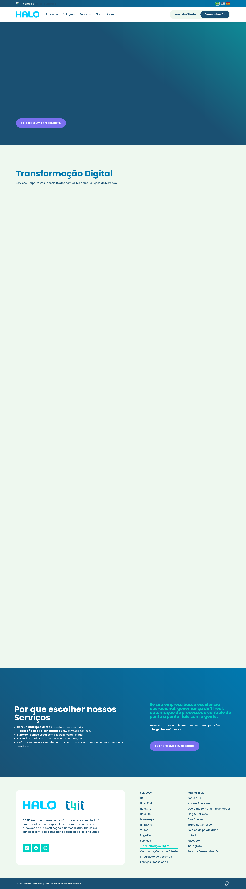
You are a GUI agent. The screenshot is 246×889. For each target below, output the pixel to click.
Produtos (52, 14)
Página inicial (196, 792)
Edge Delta (147, 835)
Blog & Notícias (198, 814)
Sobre (110, 14)
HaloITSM (146, 803)
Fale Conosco (196, 819)
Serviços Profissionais (154, 862)
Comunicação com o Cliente (159, 851)
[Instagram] (45, 848)
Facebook (194, 840)
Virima (144, 830)
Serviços (85, 14)
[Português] (217, 3)
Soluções (69, 14)
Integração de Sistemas (156, 856)
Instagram (195, 846)
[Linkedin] (27, 848)
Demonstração (215, 14)
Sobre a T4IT (196, 798)
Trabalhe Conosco (200, 824)
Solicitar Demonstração (203, 851)
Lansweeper (147, 819)
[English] (223, 3)
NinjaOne (146, 824)
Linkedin (193, 835)
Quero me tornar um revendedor (209, 808)
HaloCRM (146, 808)
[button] (41, 123)
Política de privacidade (203, 830)
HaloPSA (145, 814)
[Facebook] (36, 848)
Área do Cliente (185, 14)
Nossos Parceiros (199, 803)
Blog (98, 14)
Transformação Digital (155, 846)
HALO (143, 798)
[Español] (228, 3)
